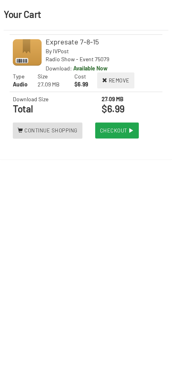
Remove (118, 80)
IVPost (61, 51)
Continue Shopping (50, 130)
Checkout (114, 130)
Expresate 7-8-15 (72, 41)
